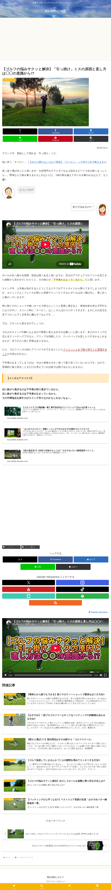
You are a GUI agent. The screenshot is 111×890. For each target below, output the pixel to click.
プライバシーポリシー (55, 881)
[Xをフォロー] (28, 582)
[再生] (5, 675)
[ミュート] (101, 675)
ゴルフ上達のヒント (31, 547)
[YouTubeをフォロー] (28, 589)
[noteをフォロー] (28, 596)
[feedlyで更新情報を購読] (82, 596)
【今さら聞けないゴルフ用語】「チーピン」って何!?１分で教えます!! (67, 162)
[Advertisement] (55, 40)
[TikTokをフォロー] (82, 589)
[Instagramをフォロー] (82, 582)
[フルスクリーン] (105, 675)
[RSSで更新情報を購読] (55, 602)
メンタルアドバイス (12, 547)
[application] (55, 648)
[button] (91, 139)
